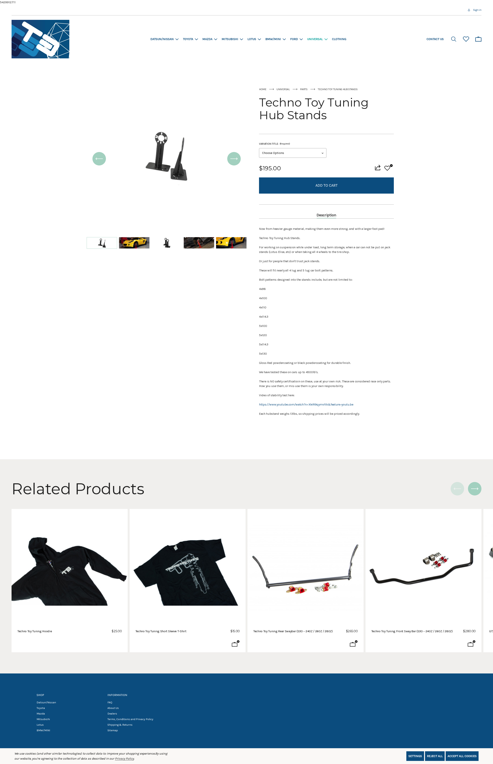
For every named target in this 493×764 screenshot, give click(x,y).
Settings (415, 756)
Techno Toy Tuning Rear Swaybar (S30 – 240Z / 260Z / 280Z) (293, 631)
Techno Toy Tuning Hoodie (34, 631)
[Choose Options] (235, 643)
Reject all (435, 756)
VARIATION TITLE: (274, 143)
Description (326, 215)
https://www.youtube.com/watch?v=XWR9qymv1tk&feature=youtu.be (306, 404)
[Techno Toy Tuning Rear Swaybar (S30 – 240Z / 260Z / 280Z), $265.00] (305, 567)
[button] (99, 158)
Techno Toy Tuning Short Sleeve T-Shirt (160, 631)
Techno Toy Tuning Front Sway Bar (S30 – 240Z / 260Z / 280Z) (412, 631)
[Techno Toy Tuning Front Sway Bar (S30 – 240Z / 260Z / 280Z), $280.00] (424, 567)
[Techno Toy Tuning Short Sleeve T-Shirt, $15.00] (188, 567)
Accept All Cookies (462, 756)
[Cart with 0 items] (478, 39)
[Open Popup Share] (377, 167)
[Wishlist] (388, 167)
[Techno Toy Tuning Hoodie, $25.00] (70, 567)
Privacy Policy (124, 758)
